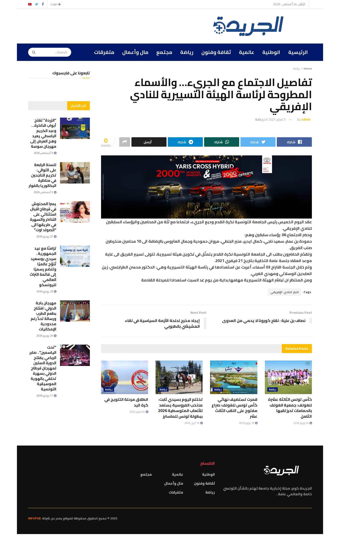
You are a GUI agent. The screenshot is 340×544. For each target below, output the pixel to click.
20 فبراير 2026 (137, 411)
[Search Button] (32, 52)
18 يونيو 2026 (247, 422)
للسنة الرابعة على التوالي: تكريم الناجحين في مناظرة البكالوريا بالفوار (42, 175)
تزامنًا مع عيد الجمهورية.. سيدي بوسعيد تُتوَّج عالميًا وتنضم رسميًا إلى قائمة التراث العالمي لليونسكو (43, 266)
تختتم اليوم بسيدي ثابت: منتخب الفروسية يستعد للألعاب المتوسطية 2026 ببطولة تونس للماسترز (180, 408)
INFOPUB (34, 518)
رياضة (186, 52)
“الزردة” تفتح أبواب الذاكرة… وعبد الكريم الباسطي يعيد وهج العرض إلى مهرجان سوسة (43, 133)
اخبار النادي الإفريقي (284, 292)
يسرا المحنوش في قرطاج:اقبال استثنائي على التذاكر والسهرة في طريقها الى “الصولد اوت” (43, 216)
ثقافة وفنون (216, 52)
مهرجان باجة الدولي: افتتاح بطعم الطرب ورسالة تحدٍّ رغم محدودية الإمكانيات (43, 316)
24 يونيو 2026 (301, 422)
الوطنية (271, 52)
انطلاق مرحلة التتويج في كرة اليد (126, 402)
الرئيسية (298, 52)
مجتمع (164, 52)
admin (305, 119)
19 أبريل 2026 (192, 422)
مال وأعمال (135, 52)
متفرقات (104, 52)
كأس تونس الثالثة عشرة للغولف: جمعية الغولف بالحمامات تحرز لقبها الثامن (290, 408)
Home (308, 68)
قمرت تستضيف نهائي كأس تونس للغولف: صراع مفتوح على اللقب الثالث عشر (234, 408)
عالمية (246, 52)
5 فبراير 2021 (277, 119)
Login (54, 4)
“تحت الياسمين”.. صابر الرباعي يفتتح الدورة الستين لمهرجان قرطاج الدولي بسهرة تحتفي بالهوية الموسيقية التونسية (42, 368)
